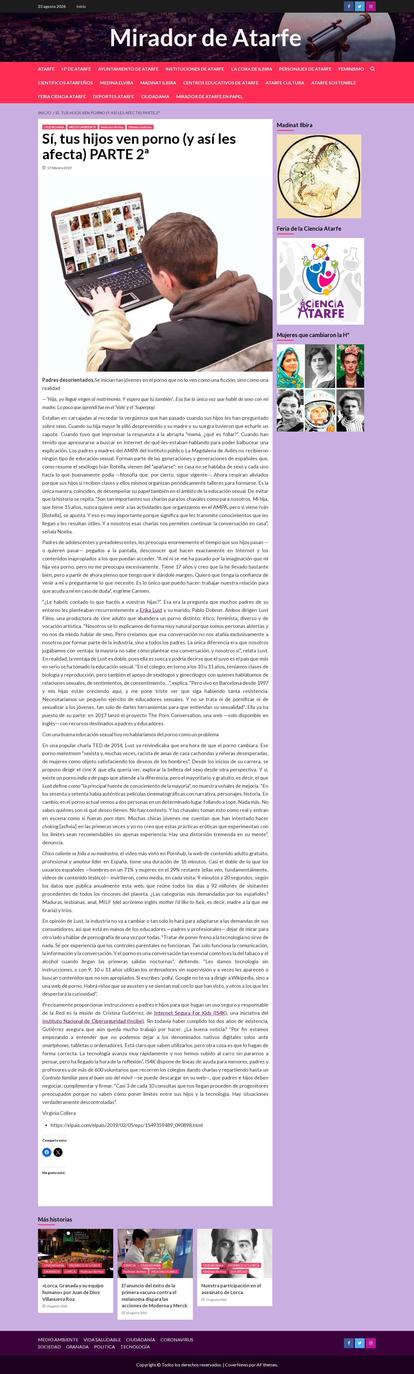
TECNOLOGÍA (135, 1346)
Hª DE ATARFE (76, 68)
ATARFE (46, 68)
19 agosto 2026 (216, 1299)
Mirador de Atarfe (206, 37)
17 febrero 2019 (59, 168)
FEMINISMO (351, 68)
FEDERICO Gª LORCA (84, 1265)
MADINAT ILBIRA (158, 82)
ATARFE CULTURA (285, 82)
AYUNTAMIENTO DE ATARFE (128, 68)
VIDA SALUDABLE (164, 1271)
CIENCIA (129, 1265)
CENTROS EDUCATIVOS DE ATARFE (221, 82)
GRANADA (52, 1271)
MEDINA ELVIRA (116, 82)
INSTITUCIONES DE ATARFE (195, 68)
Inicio (81, 6)
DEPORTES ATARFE (113, 96)
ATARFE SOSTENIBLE (333, 82)
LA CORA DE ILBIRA (251, 68)
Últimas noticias (140, 127)
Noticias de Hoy (112, 127)
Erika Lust (151, 610)
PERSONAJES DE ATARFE (305, 68)
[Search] (372, 69)
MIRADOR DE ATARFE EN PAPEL (209, 96)
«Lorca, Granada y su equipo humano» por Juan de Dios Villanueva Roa (73, 1292)
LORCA (70, 1271)
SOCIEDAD (239, 1271)
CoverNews (236, 1364)
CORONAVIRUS (177, 1339)
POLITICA (104, 1346)
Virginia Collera (59, 1113)
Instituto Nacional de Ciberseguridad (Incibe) (93, 1021)
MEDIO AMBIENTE (82, 127)
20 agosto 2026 (56, 1306)
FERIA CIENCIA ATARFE (62, 96)
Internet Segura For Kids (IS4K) (190, 1013)
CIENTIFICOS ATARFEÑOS (65, 82)
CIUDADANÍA (155, 96)
